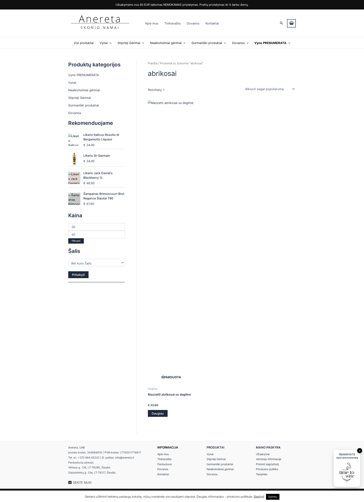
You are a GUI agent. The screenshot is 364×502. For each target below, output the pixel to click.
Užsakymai (263, 454)
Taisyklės (261, 474)
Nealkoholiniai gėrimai (166, 43)
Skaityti (259, 496)
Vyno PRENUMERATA (83, 75)
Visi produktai (84, 43)
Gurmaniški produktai (206, 43)
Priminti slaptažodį (267, 464)
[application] (109, 43)
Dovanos (193, 23)
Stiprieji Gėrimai (129, 43)
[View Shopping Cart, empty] (291, 23)
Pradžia (152, 63)
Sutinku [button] (272, 496)
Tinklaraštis (172, 23)
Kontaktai (212, 23)
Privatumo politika (267, 469)
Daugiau (158, 413)
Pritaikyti (78, 275)
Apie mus (151, 23)
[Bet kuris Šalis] (95, 263)
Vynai (104, 43)
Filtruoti (76, 240)
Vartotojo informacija (268, 459)
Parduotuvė (164, 464)
